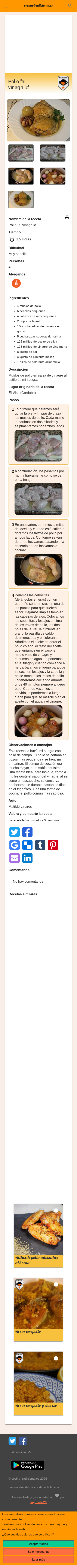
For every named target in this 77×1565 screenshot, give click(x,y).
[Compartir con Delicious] (27, 845)
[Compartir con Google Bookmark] (14, 845)
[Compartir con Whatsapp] (40, 832)
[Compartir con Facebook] (27, 832)
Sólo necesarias (38, 1551)
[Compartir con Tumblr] (40, 845)
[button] (6, 6)
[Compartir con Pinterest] (53, 845)
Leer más (38, 1559)
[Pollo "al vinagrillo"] (21, 153)
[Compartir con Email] (14, 858)
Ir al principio (20, 1451)
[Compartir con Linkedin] (27, 858)
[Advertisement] (38, 44)
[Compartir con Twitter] (14, 832)
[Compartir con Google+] (53, 832)
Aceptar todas (38, 1543)
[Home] (38, 5)
